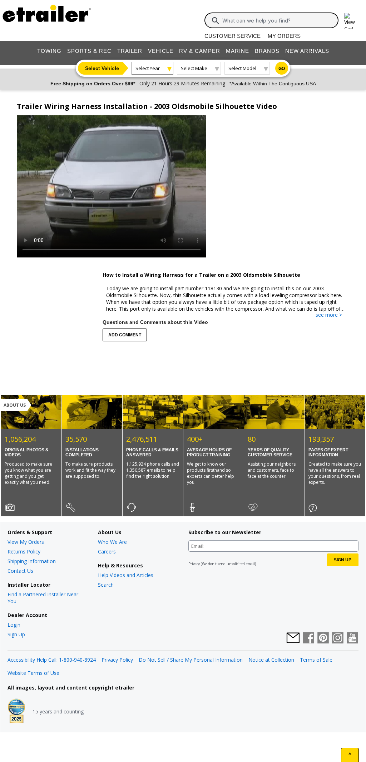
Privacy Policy (117, 659)
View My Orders (26, 541)
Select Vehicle (102, 68)
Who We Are (112, 541)
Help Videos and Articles (125, 575)
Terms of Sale (316, 659)
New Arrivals (307, 51)
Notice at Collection (271, 659)
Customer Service (232, 36)
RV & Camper (199, 51)
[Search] (215, 20)
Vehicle (160, 51)
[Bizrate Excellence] (16, 711)
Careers (107, 551)
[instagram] (338, 638)
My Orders (284, 36)
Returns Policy (24, 551)
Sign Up (16, 634)
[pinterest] (323, 638)
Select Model (242, 68)
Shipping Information (32, 561)
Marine (237, 51)
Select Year (147, 68)
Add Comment (124, 334)
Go (281, 68)
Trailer (129, 51)
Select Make (194, 68)
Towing (49, 51)
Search (106, 584)
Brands (267, 51)
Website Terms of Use (33, 673)
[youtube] (352, 638)
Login (14, 624)
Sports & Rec (89, 51)
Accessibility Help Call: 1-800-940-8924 (52, 659)
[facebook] (308, 638)
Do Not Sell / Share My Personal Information (191, 659)
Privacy (194, 563)
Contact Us (20, 570)
